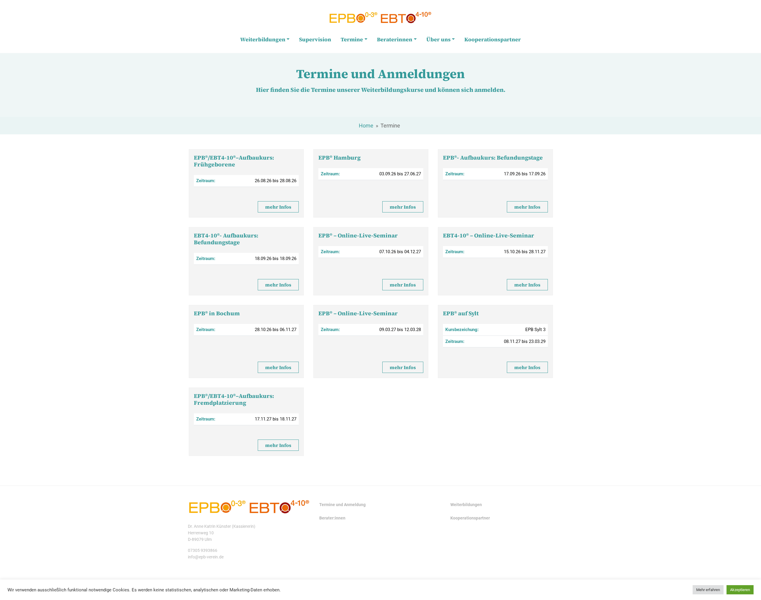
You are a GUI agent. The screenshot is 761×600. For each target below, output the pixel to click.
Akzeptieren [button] (740, 590)
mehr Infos (278, 207)
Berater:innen (332, 518)
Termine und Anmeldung (342, 504)
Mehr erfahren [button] (708, 590)
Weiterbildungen (466, 504)
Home (366, 125)
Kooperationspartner (470, 518)
